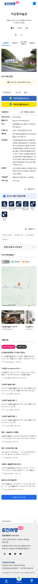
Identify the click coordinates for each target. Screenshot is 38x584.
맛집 (27, 262)
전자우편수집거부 (26, 568)
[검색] (34, 3)
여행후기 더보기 (17, 497)
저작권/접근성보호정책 (10, 568)
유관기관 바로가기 (6, 521)
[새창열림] (5, 554)
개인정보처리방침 (8, 562)
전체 (26, 28)
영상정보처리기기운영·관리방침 (13, 565)
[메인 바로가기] (11, 3)
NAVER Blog (8, 347)
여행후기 (21, 347)
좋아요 (8, 92)
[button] (33, 59)
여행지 (20, 28)
